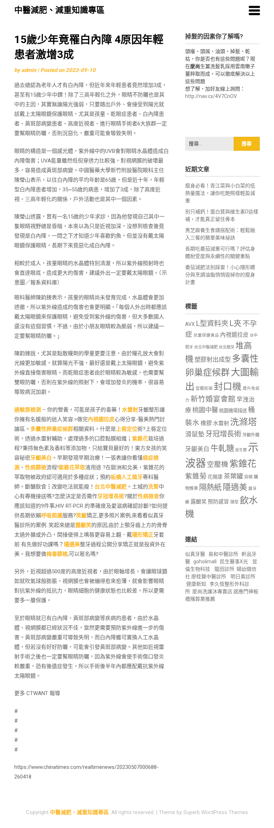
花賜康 (215, 477)
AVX (190, 324)
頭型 (234, 502)
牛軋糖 (222, 448)
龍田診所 (224, 569)
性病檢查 (148, 496)
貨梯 (248, 477)
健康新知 (196, 584)
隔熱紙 (210, 487)
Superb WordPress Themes (215, 812)
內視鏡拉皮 (101, 419)
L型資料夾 (212, 323)
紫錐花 (140, 438)
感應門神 (243, 591)
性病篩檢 (35, 467)
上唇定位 (126, 429)
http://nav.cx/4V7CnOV (211, 96)
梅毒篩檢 (57, 554)
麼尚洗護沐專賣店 (212, 591)
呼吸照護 (51, 515)
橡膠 (206, 423)
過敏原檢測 (27, 410)
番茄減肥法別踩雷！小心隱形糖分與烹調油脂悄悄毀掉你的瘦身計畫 (220, 274)
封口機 (228, 386)
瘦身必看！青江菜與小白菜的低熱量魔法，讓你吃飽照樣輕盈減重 (220, 193)
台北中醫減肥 (111, 486)
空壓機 (217, 464)
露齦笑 (83, 525)
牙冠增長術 (110, 496)
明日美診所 (242, 576)
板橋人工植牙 (127, 477)
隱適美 (72, 544)
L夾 (235, 323)
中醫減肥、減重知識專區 (59, 10)
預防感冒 (218, 501)
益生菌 (241, 449)
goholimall (205, 561)
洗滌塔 (243, 422)
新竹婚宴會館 (213, 399)
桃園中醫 (205, 410)
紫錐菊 (196, 476)
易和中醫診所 (223, 554)
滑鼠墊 (194, 434)
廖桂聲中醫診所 (208, 576)
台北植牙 (226, 347)
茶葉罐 (233, 476)
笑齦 (81, 515)
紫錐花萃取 (72, 467)
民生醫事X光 (234, 561)
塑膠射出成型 (212, 359)
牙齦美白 (41, 458)
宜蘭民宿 (204, 388)
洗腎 (153, 486)
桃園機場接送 (233, 410)
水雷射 (130, 410)
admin (28, 70)
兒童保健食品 (206, 335)
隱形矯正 (142, 535)
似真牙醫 (195, 554)
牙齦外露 (250, 435)
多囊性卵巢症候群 (51, 429)
